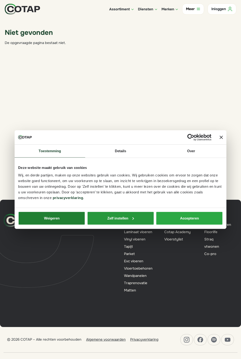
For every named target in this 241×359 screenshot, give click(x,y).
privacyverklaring (68, 197)
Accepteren (189, 218)
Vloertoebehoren (138, 268)
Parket (129, 253)
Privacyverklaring (144, 339)
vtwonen (211, 246)
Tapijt (128, 246)
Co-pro (210, 253)
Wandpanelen (135, 275)
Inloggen (218, 9)
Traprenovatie (135, 283)
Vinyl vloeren (134, 239)
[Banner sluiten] (221, 137)
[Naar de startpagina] (22, 8)
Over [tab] (191, 151)
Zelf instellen (117, 218)
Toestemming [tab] (50, 151)
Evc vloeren (133, 261)
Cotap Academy (177, 232)
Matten (130, 290)
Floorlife (210, 232)
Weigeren (52, 218)
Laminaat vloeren (138, 232)
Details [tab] (120, 151)
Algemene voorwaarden (106, 339)
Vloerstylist (173, 239)
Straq (208, 239)
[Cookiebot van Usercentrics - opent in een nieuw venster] (190, 137)
